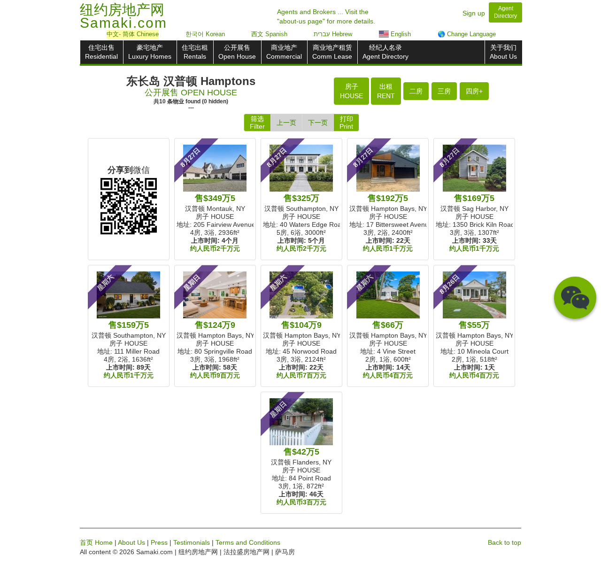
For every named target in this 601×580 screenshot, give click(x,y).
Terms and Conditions (248, 542)
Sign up (473, 13)
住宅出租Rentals (195, 52)
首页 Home (96, 542)
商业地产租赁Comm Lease (332, 52)
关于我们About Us (503, 52)
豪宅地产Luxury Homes (149, 52)
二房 (416, 91)
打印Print (346, 122)
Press (159, 542)
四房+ (474, 91)
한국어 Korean (205, 34)
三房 (444, 91)
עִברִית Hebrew (333, 34)
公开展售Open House (237, 52)
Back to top (504, 542)
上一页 (286, 122)
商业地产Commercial (284, 52)
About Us (131, 542)
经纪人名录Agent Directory (385, 52)
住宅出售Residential (101, 52)
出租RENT (386, 91)
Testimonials (191, 542)
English (400, 34)
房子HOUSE (351, 91)
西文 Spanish (269, 34)
